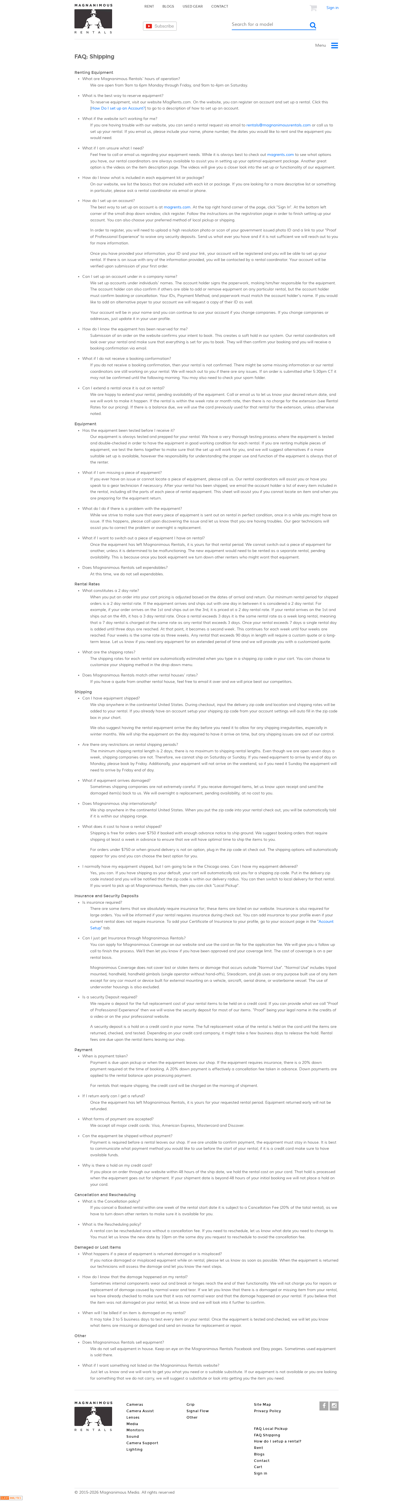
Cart (258, 1467)
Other (192, 1417)
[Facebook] (323, 1405)
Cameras (91, 49)
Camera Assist (160, 49)
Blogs (168, 6)
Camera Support (142, 1443)
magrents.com (280, 154)
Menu (321, 45)
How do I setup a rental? (277, 1441)
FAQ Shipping (267, 1435)
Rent (149, 6)
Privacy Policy (267, 1411)
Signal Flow (198, 1411)
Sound (132, 1437)
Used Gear (193, 6)
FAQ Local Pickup (271, 1429)
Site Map (262, 1405)
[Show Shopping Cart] (314, 7)
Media (278, 49)
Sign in (332, 7)
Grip (191, 1405)
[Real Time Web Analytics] (11, 1499)
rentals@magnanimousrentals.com (278, 125)
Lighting (134, 1450)
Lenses (215, 49)
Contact (219, 6)
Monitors (135, 1430)
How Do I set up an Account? (118, 108)
